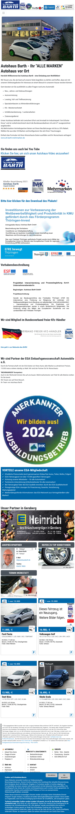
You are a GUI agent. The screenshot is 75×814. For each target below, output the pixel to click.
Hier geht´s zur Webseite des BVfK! (14, 347)
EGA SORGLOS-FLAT (60, 757)
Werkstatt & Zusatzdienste (36, 752)
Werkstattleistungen (36, 754)
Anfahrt (32, 770)
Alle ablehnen (51, 775)
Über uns (8, 765)
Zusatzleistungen (10, 757)
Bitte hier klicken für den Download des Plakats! (29, 201)
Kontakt (33, 765)
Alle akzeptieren (64, 776)
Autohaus (8, 767)
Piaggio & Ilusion (10, 754)
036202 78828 (20, 566)
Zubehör (57, 749)
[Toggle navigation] (3, 13)
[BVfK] (23, 5)
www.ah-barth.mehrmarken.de (13, 138)
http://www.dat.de (26, 740)
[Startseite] (10, 5)
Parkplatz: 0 (8, 759)
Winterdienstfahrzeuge (37, 759)
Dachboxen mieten (36, 757)
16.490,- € (45, 692)
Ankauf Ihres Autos (11, 752)
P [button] (34, 652)
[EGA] (64, 5)
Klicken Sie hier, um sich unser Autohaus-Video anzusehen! (35, 153)
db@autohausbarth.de (23, 560)
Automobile (9, 749)
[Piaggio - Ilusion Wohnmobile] (38, 5)
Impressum (23, 811)
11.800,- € (7, 629)
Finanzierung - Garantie (61, 754)
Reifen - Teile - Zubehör (61, 752)
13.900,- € (7, 692)
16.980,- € (45, 629)
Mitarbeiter (33, 767)
